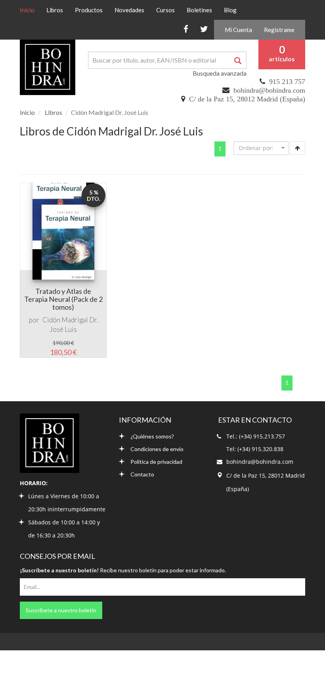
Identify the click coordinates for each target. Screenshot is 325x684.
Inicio (30, 9)
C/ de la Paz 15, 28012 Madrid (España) (247, 99)
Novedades (129, 9)
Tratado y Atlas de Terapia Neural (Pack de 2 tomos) (63, 299)
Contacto (142, 474)
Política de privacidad (156, 461)
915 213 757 (287, 81)
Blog (230, 9)
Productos (89, 9)
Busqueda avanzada (220, 73)
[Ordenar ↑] (297, 148)
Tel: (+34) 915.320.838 (254, 449)
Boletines (199, 9)
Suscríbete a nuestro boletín (61, 610)
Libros (54, 9)
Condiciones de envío (157, 449)
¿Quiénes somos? (152, 436)
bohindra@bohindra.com (269, 90)
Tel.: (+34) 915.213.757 (255, 436)
